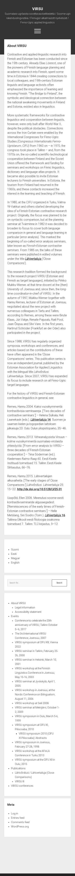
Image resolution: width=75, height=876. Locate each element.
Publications (18, 768)
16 (55, 515)
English (15, 562)
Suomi (15, 549)
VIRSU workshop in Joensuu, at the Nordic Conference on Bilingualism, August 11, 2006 (35, 694)
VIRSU (37, 9)
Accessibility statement (28, 611)
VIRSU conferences (22, 785)
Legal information (25, 607)
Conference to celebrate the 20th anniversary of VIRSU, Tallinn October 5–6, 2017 (36, 625)
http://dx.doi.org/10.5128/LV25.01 (39, 489)
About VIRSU (18, 603)
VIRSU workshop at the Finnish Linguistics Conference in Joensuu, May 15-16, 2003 (35, 673)
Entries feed (17, 817)
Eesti (14, 553)
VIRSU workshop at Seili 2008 (32, 703)
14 (41, 419)
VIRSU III (19, 781)
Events (15, 616)
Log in (14, 813)
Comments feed (20, 822)
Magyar (15, 558)
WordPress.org (20, 826)
